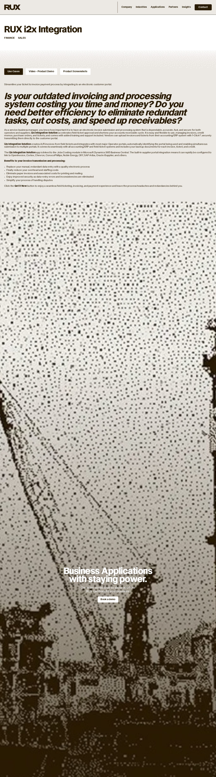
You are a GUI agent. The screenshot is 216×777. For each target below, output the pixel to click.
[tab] (13, 71)
